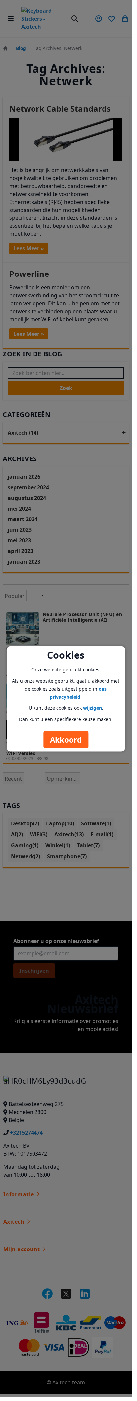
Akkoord (66, 739)
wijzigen (92, 707)
